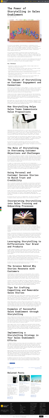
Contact (11, 406)
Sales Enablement (42, 409)
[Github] (42, 1)
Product (41, 407)
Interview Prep (32, 407)
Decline (46, 416)
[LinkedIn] (39, 1)
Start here (26, 1)
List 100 (21, 408)
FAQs (21, 405)
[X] (41, 1)
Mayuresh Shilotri (11, 384)
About (11, 403)
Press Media (12, 410)
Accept (41, 416)
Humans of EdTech (42, 406)
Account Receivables (33, 403)
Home (11, 407)
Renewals (31, 410)
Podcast (11, 409)
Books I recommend (33, 406)
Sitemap (21, 411)
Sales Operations (14, 385)
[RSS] (46, 1)
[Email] (45, 1)
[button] (36, 1)
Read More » (9, 398)
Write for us (12, 413)
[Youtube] (38, 1)
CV (20, 404)
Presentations (32, 409)
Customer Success (42, 403)
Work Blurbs (22, 412)
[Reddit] (47, 1)
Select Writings (42, 413)
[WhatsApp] (43, 1)
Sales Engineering (43, 410)
